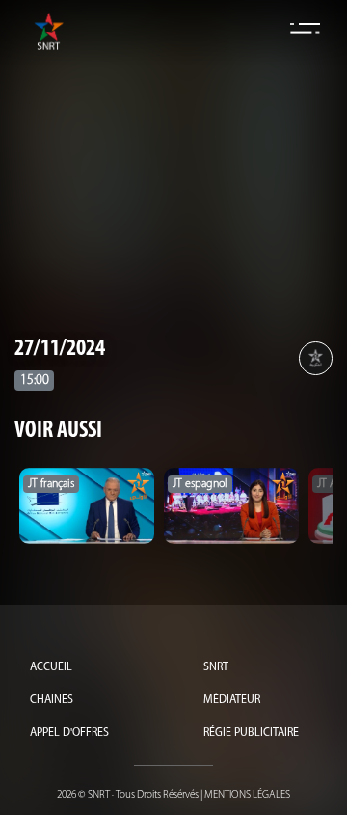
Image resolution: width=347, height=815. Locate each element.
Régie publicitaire (251, 733)
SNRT (215, 667)
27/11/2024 (59, 349)
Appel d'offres (69, 733)
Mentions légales (247, 795)
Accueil (51, 667)
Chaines (51, 700)
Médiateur (231, 700)
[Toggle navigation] (305, 32)
